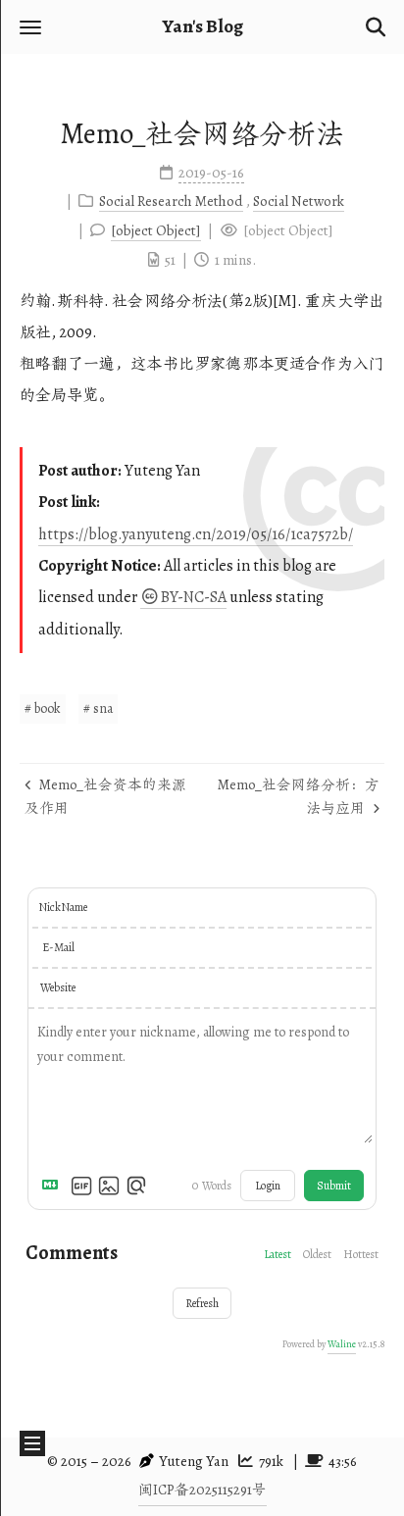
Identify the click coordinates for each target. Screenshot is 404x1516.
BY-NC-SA (193, 597)
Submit (334, 1185)
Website (58, 987)
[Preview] (136, 1185)
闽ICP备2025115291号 (202, 1489)
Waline (342, 1344)
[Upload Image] (109, 1185)
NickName (62, 907)
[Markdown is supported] (54, 1185)
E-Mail (58, 947)
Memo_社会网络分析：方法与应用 (298, 796)
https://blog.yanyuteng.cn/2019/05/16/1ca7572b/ (195, 534)
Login (267, 1185)
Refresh (202, 1303)
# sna (98, 708)
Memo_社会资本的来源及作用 (105, 796)
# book (43, 708)
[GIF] (81, 1185)
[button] (30, 27)
